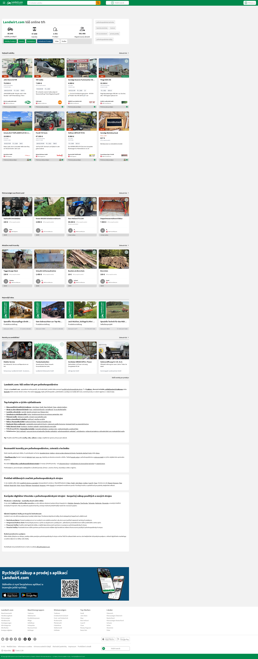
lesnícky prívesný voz (33, 412)
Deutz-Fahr (83, 630)
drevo (97, 453)
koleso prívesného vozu (44, 422)
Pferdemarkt (58, 623)
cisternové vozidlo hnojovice (56, 424)
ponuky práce (75, 457)
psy (41, 457)
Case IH (90, 483)
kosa (30, 409)
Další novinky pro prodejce (120, 377)
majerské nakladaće (41, 429)
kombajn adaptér (33, 426)
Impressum (72, 646)
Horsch (52, 485)
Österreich (110, 613)
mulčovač (31, 419)
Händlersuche (5, 620)
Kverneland (35, 485)
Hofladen (57, 630)
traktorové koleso (30, 422)
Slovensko (105, 503)
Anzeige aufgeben (6, 630)
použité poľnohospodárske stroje (72, 389)
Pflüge (30, 620)
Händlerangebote (6, 616)
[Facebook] (11, 639)
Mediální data (11, 646)
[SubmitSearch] (98, 3)
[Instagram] (6, 639)
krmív (90, 453)
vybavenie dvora (64, 464)
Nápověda (7, 650)
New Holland (48, 407)
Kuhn (18, 485)
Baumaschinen (32, 628)
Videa (57, 41)
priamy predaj (114, 34)
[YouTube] (2, 639)
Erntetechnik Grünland (61, 616)
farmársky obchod (82, 453)
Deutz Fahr (13, 485)
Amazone (42, 485)
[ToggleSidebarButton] (4, 2)
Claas (54, 407)
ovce (37, 457)
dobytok (29, 457)
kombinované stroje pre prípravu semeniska (45, 414)
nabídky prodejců (10, 41)
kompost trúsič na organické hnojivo (77, 424)
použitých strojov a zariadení (29, 483)
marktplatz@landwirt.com (78, 656)
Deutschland (110, 618)
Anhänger (31, 630)
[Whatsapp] (19, 639)
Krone (23, 485)
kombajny (24, 426)
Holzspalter (31, 625)
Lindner (85, 483)
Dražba (64, 41)
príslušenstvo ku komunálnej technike (82, 464)
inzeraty (21, 41)
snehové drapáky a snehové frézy (68, 429)
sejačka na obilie (39, 419)
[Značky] (29, 639)
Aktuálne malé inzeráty (10, 245)
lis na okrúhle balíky (60, 409)
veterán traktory (62, 407)
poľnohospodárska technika (105, 22)
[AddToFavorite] (30, 61)
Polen (108, 630)
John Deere (35, 407)
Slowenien (110, 628)
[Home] (15, 2)
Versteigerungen (6, 623)
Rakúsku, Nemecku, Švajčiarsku (78, 503)
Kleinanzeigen (5, 618)
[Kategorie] (25, 639)
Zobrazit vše (123, 53)
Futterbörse (57, 625)
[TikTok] (15, 639)
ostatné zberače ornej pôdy (47, 426)
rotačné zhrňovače (39, 409)
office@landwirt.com (43, 547)
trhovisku (38, 392)
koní (33, 457)
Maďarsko (98, 503)
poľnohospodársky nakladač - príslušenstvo (71, 431)
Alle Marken (4, 628)
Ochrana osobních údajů (42, 646)
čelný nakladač (21, 431)
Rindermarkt (58, 620)
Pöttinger (28, 485)
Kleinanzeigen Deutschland (115, 620)
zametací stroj (52, 429)
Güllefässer (31, 623)
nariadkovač (49, 409)
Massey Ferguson (113, 483)
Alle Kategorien (6, 625)
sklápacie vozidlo (23, 417)
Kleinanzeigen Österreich (114, 616)
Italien (109, 625)
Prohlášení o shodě (84, 646)
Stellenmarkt (58, 628)
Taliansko (91, 503)
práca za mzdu (98, 457)
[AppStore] (10, 595)
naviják (23, 412)
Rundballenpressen (34, 618)
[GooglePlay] (29, 595)
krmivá (112, 28)
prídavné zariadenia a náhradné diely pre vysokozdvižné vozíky (105, 431)
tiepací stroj (44, 412)
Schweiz (109, 623)
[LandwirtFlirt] (34, 639)
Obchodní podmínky (60, 646)
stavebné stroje (44, 453)
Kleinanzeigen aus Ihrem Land (13, 193)
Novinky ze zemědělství (10, 337)
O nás (3, 646)
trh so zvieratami (102, 34)
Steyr (68, 483)
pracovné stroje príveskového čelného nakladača (42, 431)
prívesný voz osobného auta (38, 417)
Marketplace (31, 41)
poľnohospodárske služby (104, 39)
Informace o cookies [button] (25, 646)
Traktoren (31, 613)
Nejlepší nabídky (8, 53)
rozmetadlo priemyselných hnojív (36, 424)
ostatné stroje (100, 464)
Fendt (41, 407)
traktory (52, 453)
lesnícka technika (102, 28)
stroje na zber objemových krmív (66, 453)
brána (29, 414)
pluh (61, 414)
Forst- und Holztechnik (61, 618)
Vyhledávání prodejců (45, 41)
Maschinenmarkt (6, 613)
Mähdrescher (32, 616)
